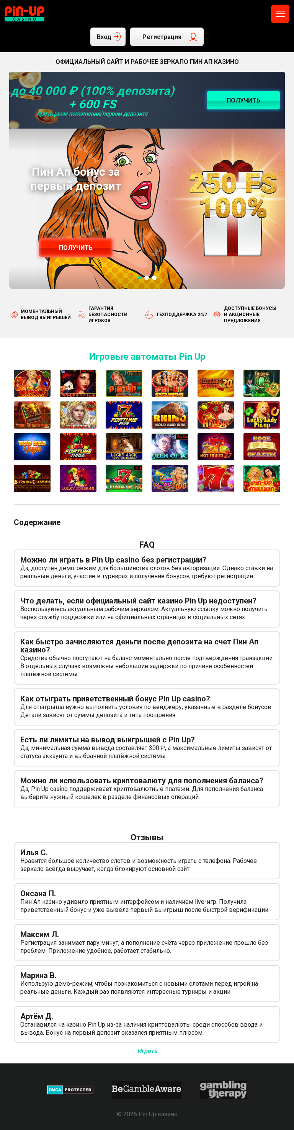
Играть (147, 1051)
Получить (76, 247)
